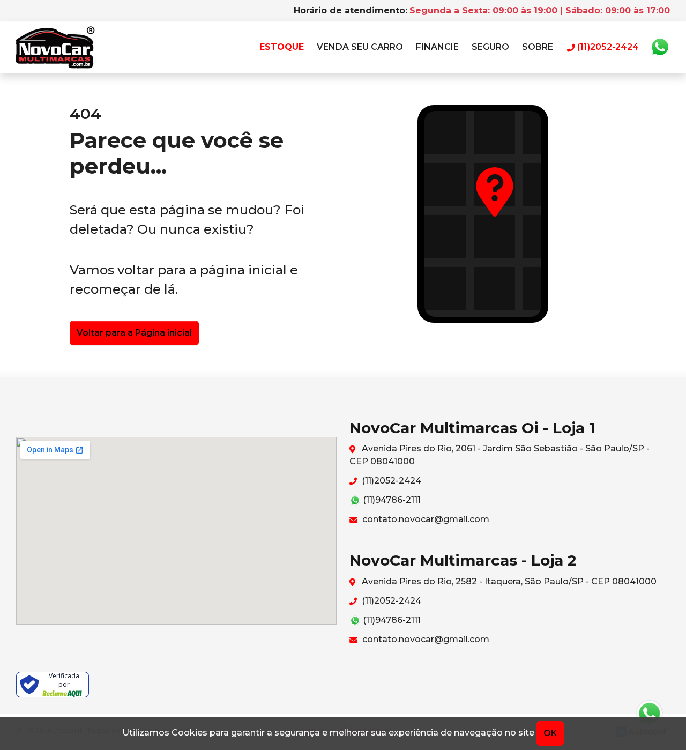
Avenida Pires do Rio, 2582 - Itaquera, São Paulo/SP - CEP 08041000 (508, 581)
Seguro (490, 47)
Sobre (537, 47)
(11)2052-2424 (390, 481)
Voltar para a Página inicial (134, 333)
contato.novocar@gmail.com (424, 519)
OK (550, 733)
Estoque (281, 47)
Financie (437, 47)
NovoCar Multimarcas (55, 47)
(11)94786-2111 (391, 500)
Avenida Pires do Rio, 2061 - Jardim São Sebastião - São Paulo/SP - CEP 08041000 (499, 454)
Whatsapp (660, 47)
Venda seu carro (360, 47)
